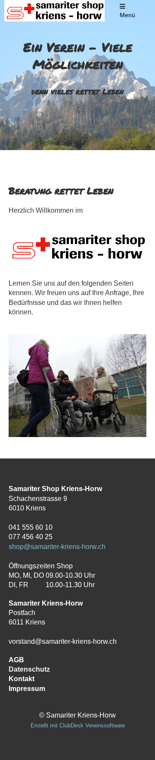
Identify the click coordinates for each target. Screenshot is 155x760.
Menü (127, 15)
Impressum (27, 688)
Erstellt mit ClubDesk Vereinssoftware (78, 725)
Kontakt (21, 678)
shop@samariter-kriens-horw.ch (57, 546)
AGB (16, 659)
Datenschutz (29, 669)
